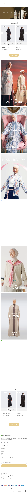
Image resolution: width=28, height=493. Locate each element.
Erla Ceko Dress (4, 47)
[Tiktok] (7, 443)
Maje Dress (16, 47)
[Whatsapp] (2, 443)
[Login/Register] (13, 491)
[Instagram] (5, 443)
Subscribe (14, 466)
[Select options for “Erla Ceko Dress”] (3, 43)
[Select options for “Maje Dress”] (16, 43)
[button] (1, 12)
